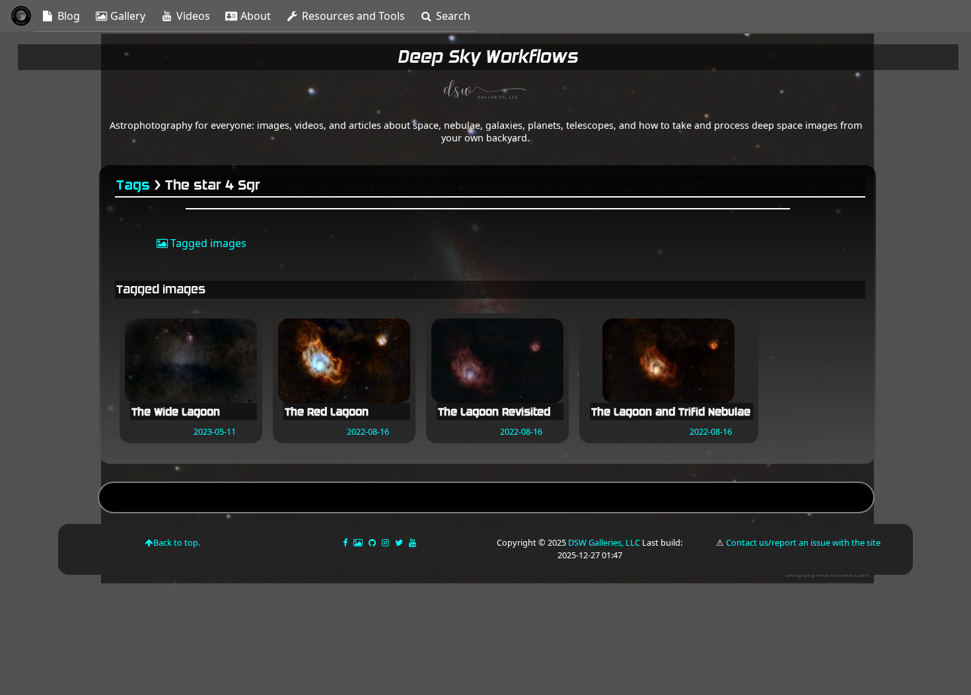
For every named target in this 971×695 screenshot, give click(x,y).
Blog (67, 16)
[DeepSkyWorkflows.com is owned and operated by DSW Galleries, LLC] (485, 91)
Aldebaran (486, 499)
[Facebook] (346, 542)
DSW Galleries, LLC (604, 542)
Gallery (126, 16)
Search (451, 16)
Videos (192, 16)
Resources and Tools (352, 16)
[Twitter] (400, 542)
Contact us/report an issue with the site (803, 542)
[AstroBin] (359, 542)
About (254, 16)
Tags (134, 185)
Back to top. (176, 542)
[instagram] (385, 542)
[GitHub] (373, 542)
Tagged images (207, 243)
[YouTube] (413, 542)
